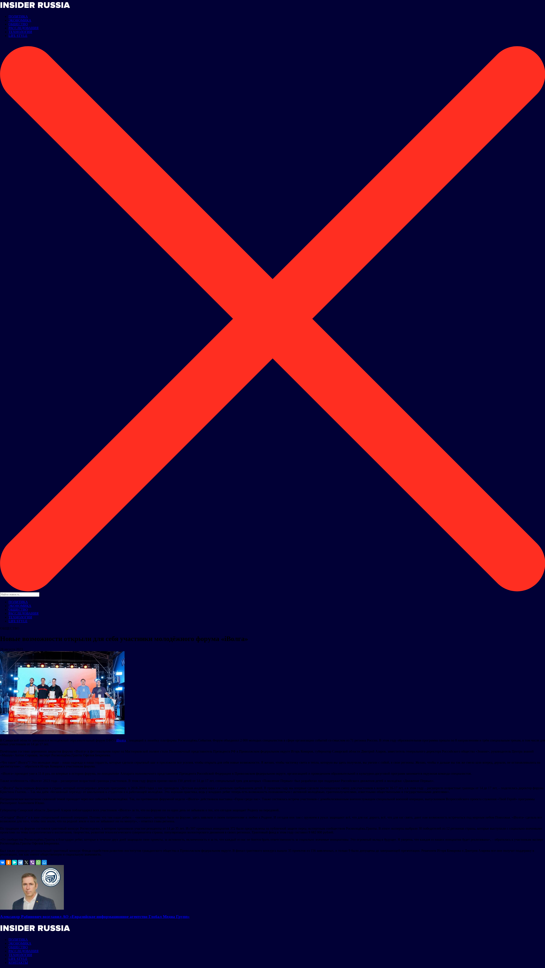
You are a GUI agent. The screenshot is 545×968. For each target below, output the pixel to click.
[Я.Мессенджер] (14, 862)
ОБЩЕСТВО (18, 24)
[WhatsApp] (38, 862)
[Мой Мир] (44, 862)
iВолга (121, 740)
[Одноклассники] (8, 862)
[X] (26, 862)
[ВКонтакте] (2, 862)
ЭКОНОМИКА (20, 20)
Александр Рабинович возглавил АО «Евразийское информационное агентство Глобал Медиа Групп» (95, 916)
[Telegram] (20, 862)
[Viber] (32, 862)
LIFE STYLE (18, 35)
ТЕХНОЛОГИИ (20, 32)
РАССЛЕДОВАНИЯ (24, 28)
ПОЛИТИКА (18, 16)
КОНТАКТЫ (18, 962)
